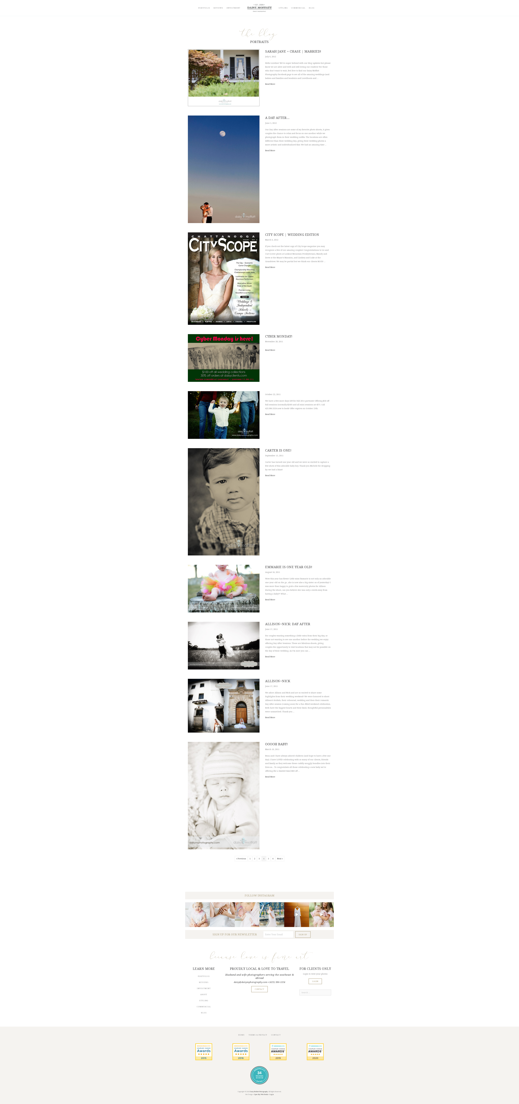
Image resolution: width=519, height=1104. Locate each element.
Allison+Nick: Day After (287, 624)
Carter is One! (278, 450)
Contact (276, 1035)
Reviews (218, 8)
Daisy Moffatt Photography (259, 1092)
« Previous (241, 858)
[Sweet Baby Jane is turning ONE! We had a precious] (197, 914)
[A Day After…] (224, 222)
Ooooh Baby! (276, 744)
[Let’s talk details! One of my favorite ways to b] (222, 914)
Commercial (298, 8)
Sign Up (303, 934)
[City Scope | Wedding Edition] (224, 324)
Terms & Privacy (258, 1035)
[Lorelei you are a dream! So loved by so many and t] (247, 914)
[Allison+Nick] (224, 732)
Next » (280, 858)
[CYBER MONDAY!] (224, 381)
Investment (233, 8)
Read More (270, 84)
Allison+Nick (277, 681)
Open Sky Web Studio (261, 1094)
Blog (312, 8)
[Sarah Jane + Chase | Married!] (224, 105)
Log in (272, 1094)
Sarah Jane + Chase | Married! (293, 51)
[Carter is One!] (224, 554)
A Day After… (277, 117)
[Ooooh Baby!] (224, 848)
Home (241, 1035)
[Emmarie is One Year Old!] (224, 611)
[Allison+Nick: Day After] (224, 668)
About (203, 994)
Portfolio (204, 8)
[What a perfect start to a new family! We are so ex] (272, 914)
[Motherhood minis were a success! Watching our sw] (321, 914)
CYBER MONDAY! (278, 336)
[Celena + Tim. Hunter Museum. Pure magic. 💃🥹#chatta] (296, 914)
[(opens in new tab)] (203, 1059)
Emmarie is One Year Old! (288, 567)
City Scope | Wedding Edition (292, 234)
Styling (283, 8)
